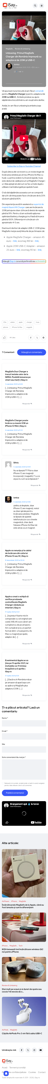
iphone (5, 327)
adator (12, 322)
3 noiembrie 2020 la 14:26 (14, 384)
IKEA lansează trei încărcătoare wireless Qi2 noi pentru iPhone (22, 950)
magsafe (29, 327)
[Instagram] (34, 1050)
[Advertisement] (24, 291)
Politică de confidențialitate (14, 1072)
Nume (5, 718)
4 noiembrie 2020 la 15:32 (14, 430)
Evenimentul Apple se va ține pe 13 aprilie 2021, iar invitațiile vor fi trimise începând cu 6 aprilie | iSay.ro (17, 666)
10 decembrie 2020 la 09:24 (14, 560)
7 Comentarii (8, 352)
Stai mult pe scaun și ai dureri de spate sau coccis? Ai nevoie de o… (22, 990)
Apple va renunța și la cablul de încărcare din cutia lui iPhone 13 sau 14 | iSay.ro (18, 553)
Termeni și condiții (17, 1067)
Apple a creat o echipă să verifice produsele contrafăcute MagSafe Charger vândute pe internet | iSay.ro (17, 602)
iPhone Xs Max (17, 327)
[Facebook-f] (21, 1050)
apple (21, 322)
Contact (42, 1072)
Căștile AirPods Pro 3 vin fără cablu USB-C (22, 1033)
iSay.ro (12, 261)
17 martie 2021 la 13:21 (12, 612)
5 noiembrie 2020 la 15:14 (21, 467)
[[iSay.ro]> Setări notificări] (6, 1073)
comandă (39, 91)
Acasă (4, 1067)
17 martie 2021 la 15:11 (12, 676)
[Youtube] (40, 1050)
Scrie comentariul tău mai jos (14, 757)
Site (3, 744)
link (15, 240)
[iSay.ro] (10, 6)
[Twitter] (27, 1050)
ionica (16, 497)
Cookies (32, 1072)
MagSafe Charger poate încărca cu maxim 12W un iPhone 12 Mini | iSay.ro (16, 423)
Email (4, 731)
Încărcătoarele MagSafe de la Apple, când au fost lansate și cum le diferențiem (23, 906)
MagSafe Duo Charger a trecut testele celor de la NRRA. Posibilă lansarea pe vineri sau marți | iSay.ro (18, 375)
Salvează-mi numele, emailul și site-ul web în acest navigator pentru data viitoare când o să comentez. (24, 784)
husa (37, 322)
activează (40, 261)
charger (29, 322)
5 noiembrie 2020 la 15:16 (21, 502)
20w (4, 322)
